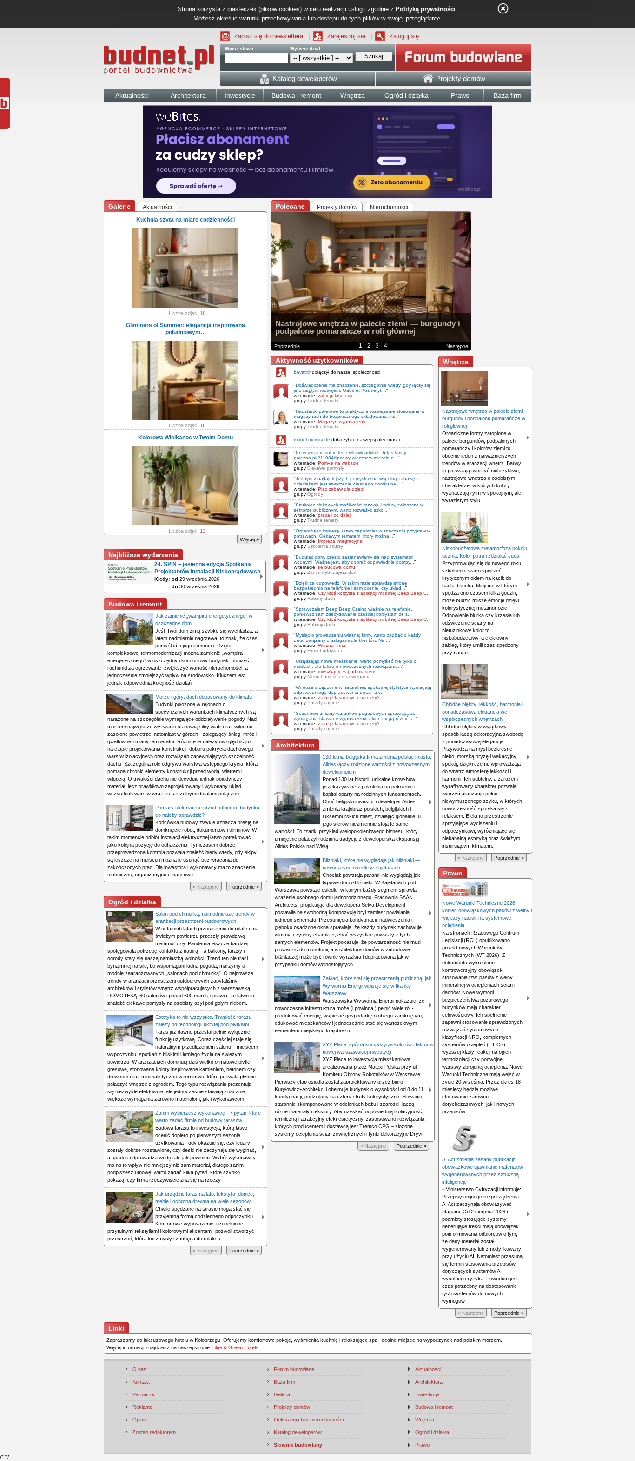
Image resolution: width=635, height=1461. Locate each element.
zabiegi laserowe (336, 395)
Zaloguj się (404, 36)
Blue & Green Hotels (235, 1347)
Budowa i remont (434, 1407)
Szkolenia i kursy (325, 546)
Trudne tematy (322, 400)
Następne (457, 346)
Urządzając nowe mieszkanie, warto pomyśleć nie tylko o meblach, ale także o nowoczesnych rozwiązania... (355, 664)
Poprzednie (287, 346)
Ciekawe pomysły (325, 468)
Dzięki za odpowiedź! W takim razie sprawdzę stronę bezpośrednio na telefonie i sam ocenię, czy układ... (350, 585)
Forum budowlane (294, 1369)
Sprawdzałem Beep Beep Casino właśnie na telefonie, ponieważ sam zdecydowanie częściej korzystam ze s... (353, 611)
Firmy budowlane (325, 650)
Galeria (282, 1394)
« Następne (206, 886)
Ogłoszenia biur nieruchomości (309, 1419)
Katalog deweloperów (298, 1432)
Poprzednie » (244, 886)
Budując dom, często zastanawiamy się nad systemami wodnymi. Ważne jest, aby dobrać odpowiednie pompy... (354, 559)
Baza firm (284, 1382)
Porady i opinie (323, 702)
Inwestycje (427, 1394)
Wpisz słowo (239, 48)
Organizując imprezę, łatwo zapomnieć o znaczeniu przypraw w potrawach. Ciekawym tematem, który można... (362, 533)
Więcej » (249, 539)
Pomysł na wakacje (338, 462)
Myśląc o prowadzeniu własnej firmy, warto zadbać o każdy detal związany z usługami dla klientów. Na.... (357, 638)
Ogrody (315, 494)
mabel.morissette (312, 439)
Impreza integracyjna (340, 541)
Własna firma (331, 645)
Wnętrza (424, 1419)
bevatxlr (302, 372)
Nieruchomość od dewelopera (339, 676)
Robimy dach (321, 598)
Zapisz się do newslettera (268, 36)
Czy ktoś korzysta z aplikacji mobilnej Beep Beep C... (374, 593)
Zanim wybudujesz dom (332, 572)
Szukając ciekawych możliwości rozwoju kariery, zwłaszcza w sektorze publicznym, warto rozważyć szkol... (358, 507)
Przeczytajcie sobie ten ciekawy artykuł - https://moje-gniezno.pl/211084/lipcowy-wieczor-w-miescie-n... (351, 455)
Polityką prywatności (426, 9)
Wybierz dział (305, 48)
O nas (139, 1369)
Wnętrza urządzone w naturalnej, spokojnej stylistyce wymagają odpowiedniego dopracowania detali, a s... (362, 690)
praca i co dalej (334, 515)
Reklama (142, 1407)
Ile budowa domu (336, 567)
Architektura (429, 1382)
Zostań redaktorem (154, 1432)
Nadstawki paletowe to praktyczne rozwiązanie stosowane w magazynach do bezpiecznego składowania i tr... (359, 414)
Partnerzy (143, 1394)
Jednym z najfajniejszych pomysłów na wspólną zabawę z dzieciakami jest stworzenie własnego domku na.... (356, 481)
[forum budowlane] (463, 57)
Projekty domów (292, 1407)
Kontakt (141, 1382)
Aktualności (428, 1369)
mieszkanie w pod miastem (346, 671)
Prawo (422, 1445)
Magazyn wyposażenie (342, 421)
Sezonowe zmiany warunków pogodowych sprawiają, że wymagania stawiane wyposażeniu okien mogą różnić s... (355, 716)
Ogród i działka (432, 1432)
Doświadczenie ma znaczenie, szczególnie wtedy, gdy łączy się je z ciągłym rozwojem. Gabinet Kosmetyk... (362, 388)
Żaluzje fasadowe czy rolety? (349, 697)
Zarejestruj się (346, 36)
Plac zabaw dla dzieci (341, 488)
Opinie (139, 1419)
